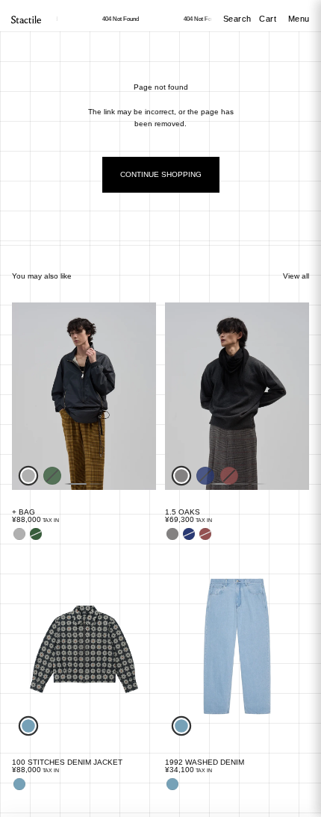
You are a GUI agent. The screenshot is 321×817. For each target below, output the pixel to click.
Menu (299, 18)
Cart (269, 18)
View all (296, 276)
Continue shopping (161, 174)
